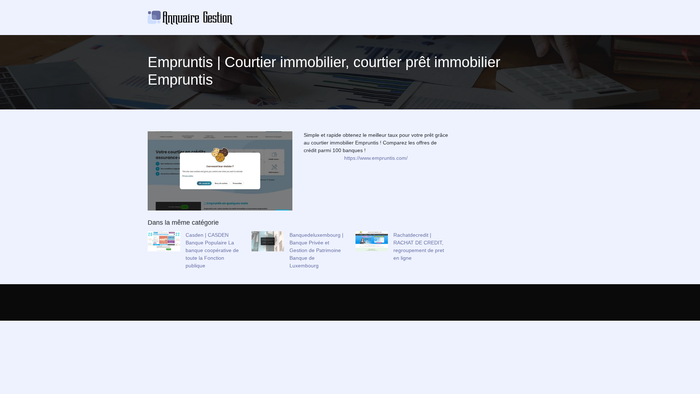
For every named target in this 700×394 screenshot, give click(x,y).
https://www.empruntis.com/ (376, 158)
